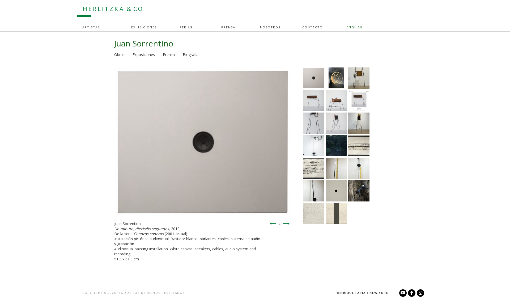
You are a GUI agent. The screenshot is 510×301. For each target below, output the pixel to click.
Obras (119, 54)
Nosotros (270, 27)
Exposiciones (144, 54)
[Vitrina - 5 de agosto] (336, 87)
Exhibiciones (144, 27)
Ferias (186, 27)
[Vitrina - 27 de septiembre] (358, 110)
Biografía (190, 54)
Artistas (91, 27)
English (355, 27)
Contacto (312, 27)
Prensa (228, 27)
